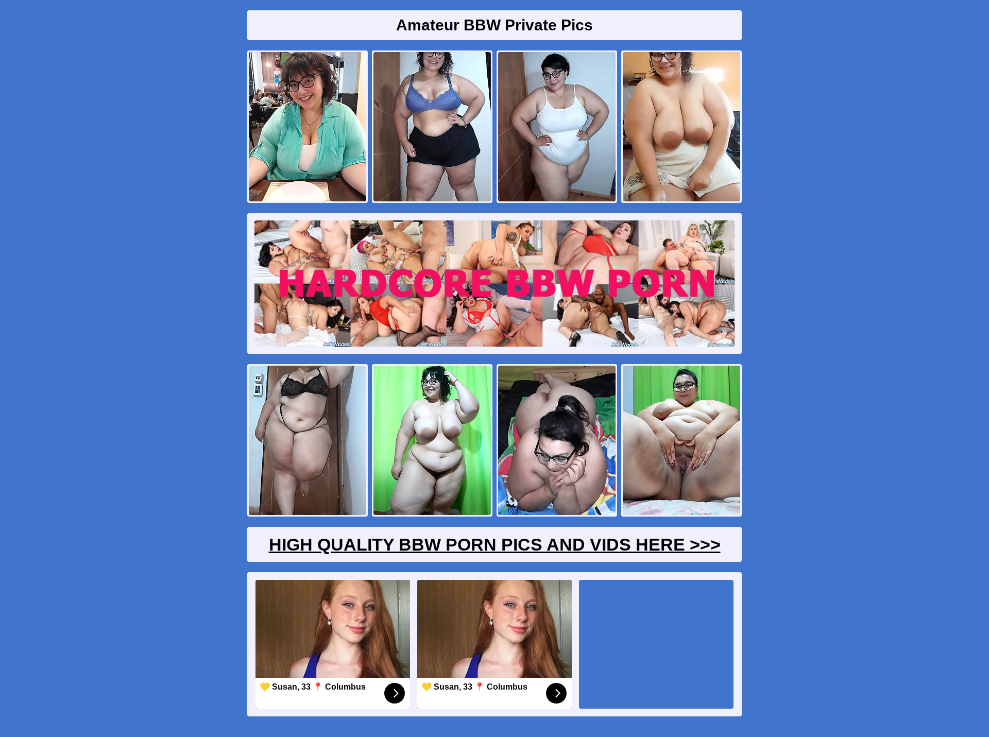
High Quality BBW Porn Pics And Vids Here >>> (495, 544)
